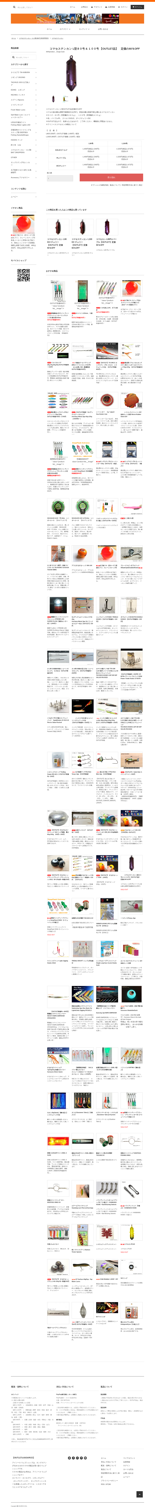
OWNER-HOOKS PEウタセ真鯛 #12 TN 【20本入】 (106, 925)
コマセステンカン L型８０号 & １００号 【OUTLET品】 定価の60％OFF (131, 877)
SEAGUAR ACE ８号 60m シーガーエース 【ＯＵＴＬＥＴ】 (83, 519)
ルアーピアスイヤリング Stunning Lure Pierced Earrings (82, 1207)
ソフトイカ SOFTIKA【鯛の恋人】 (130, 1069)
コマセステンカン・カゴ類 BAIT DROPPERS (34, 38)
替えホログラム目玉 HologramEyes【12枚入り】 (130, 1323)
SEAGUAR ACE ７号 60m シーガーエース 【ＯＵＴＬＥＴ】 (58, 519)
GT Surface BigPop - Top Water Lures (82, 1280)
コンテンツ (83, 29)
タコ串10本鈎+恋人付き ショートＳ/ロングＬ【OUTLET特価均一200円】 (82, 671)
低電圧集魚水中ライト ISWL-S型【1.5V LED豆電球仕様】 (106, 1069)
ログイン (124, 7)
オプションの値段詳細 (99, 185)
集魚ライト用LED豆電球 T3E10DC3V (104, 1154)
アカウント (98, 7)
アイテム (138, 7)
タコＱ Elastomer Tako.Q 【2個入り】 (82, 1114)
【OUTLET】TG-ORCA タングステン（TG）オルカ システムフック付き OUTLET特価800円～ (106, 366)
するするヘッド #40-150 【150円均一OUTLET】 (131, 831)
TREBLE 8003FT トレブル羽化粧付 (82, 962)
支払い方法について (108, 1462)
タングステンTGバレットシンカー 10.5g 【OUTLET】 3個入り (131, 464)
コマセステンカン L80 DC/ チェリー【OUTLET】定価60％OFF (57, 243)
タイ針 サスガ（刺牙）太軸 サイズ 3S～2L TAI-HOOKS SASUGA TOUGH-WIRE (58, 568)
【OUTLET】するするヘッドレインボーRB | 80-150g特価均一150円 (107, 832)
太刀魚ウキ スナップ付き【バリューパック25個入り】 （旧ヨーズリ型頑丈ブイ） (131, 303)
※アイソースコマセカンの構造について (61, 124)
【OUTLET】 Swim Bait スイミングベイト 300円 (131, 773)
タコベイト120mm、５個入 (82, 315)
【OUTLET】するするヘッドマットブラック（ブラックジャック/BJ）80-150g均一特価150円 (58, 877)
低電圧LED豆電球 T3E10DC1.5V (82, 918)
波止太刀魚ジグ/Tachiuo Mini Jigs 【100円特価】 (106, 773)
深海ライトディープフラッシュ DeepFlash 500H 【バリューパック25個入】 (57, 920)
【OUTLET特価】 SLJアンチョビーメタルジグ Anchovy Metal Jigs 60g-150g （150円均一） (82, 415)
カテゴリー (64, 29)
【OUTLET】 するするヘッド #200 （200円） (107, 876)
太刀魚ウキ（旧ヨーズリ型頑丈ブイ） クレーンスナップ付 (106, 567)
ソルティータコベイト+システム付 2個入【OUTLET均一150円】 (106, 519)
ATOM (108, 1484)
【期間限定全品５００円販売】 (106, 1007)
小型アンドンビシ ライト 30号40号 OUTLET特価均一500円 (83, 1323)
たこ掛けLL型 (128, 518)
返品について (115, 185)
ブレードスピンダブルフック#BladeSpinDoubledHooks (130, 567)
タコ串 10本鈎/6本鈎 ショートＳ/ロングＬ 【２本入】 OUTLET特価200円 (58, 671)
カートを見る (128, 1469)
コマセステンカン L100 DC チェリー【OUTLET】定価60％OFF (82, 243)
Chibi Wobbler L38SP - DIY (109, 1279)
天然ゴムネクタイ (53, 1244)
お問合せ (84, 7)
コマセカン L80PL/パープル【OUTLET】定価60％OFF (106, 242)
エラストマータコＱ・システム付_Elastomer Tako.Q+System (107, 1114)
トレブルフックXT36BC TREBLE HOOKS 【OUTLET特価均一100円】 (107, 619)
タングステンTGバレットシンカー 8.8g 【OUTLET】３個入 (107, 462)
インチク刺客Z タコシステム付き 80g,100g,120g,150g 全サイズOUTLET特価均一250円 (106, 720)
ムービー (126, 1477)
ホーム (72, 7)
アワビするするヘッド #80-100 (82, 565)
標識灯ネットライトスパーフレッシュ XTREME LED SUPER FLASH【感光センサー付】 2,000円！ (58, 620)
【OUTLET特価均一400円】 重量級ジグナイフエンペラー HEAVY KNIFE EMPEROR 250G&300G (58, 1015)
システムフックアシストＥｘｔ (106, 1244)
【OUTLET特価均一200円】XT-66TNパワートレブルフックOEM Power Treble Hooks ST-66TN (131, 676)
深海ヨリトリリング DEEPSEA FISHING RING (131, 1154)
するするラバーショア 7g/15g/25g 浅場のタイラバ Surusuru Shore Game (56, 1070)
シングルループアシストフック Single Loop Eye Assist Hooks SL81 (106, 963)
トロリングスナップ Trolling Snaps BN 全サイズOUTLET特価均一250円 (58, 774)
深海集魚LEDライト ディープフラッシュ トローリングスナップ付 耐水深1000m (58, 316)
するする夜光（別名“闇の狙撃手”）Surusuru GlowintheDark (132, 1008)
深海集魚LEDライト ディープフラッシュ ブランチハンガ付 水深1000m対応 (58, 472)
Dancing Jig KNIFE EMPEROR (106, 1013)
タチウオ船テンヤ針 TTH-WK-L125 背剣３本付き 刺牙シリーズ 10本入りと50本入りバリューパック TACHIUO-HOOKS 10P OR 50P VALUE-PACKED (131, 723)
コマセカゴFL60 (129, 1244)
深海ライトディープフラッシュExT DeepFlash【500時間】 (82, 471)
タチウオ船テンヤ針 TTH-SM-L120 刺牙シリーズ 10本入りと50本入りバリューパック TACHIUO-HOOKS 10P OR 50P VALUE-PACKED (107, 673)
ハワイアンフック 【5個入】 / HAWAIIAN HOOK (130, 1207)
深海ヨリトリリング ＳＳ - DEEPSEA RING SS (55, 1201)
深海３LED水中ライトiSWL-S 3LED (57, 1154)
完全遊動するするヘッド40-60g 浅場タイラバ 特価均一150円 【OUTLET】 (83, 877)
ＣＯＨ (25, 1466)
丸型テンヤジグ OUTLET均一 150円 (82, 831)
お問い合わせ (103, 29)
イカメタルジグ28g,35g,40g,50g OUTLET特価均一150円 (58, 365)
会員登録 (111, 7)
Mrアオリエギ (100, 1317)
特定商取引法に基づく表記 (132, 185)
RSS (102, 1484)
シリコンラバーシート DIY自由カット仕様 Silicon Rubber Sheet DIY (131, 414)
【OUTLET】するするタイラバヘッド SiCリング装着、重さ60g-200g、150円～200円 (58, 832)
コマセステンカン (57, 38)
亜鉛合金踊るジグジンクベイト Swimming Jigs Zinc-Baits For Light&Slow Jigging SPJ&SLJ (82, 1008)
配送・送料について (108, 1466)
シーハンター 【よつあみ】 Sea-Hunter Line (106, 413)
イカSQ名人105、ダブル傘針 (107, 310)
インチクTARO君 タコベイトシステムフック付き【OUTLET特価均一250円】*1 (82, 720)
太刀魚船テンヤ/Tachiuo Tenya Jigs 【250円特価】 (81, 773)
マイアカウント (129, 1458)
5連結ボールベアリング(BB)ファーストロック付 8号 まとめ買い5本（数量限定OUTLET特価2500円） (81, 366)
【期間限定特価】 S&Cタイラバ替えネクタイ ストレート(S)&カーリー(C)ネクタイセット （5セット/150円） (82, 1071)
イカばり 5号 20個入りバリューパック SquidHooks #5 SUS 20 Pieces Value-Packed (58, 720)
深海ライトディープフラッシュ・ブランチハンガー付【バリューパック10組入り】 (131, 1115)
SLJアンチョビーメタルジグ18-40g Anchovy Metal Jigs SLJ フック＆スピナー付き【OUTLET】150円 (82, 621)
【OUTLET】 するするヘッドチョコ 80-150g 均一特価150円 (58, 1280)
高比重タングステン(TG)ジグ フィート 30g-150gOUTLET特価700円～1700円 (58, 414)
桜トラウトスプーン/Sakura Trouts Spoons (81, 1251)
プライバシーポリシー (109, 1481)
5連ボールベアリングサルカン (57, 1328)
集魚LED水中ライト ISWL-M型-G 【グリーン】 (83, 1154)
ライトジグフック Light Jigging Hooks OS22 (57, 962)
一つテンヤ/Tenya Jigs (128, 918)
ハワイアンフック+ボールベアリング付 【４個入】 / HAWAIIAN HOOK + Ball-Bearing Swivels (106, 1202)
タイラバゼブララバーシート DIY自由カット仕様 (131, 962)
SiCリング (124, 1278)
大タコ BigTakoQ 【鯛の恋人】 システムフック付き (58, 1114)
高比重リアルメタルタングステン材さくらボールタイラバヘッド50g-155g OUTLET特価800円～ (132, 366)
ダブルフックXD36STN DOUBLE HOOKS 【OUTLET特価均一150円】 (132, 619)
